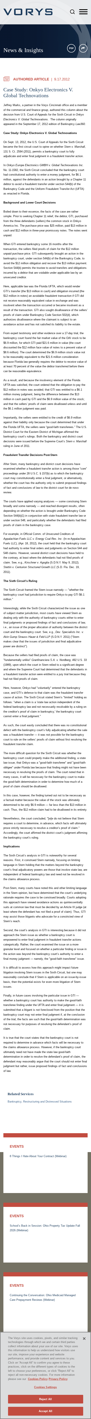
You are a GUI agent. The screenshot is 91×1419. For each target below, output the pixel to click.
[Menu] (83, 12)
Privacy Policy (58, 1379)
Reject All (45, 1399)
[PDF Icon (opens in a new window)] (71, 48)
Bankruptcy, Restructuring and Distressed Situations (40, 1101)
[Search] (72, 11)
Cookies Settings (45, 1387)
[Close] (84, 1338)
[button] (83, 48)
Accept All (45, 1411)
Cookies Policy (38, 1379)
